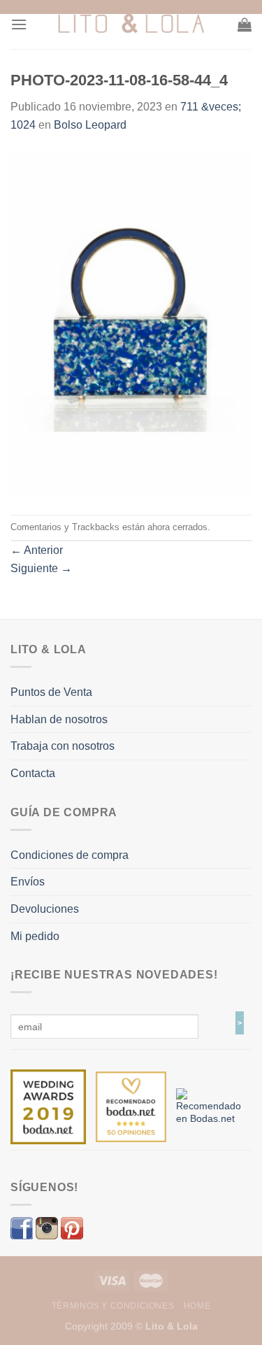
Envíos (27, 882)
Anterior (36, 550)
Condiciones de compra (69, 855)
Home (197, 1306)
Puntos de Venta (51, 692)
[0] (48, 1105)
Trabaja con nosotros (62, 746)
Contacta (32, 773)
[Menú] (18, 24)
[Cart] (245, 24)
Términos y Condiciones (113, 1306)
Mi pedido (34, 936)
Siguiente (41, 568)
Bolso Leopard (90, 125)
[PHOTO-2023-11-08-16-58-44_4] (131, 323)
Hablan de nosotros (59, 719)
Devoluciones (44, 909)
